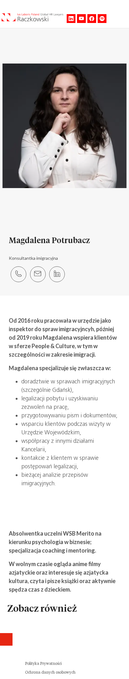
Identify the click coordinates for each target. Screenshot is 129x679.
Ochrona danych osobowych (50, 672)
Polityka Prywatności (43, 663)
